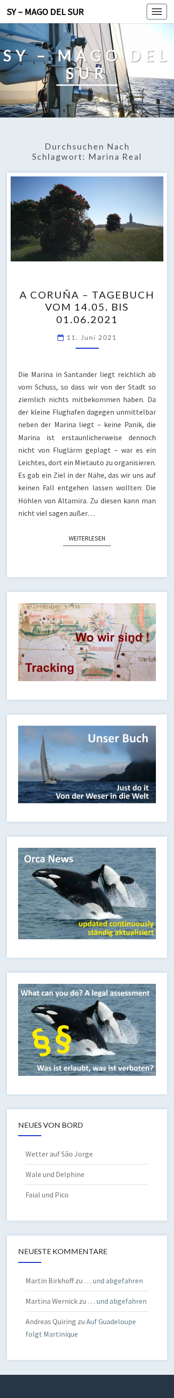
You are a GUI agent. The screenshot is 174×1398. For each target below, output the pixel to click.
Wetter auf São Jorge (59, 1153)
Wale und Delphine (55, 1174)
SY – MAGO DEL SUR (45, 11)
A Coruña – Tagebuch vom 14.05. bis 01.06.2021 (87, 306)
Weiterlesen (90, 537)
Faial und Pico (47, 1194)
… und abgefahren (113, 1280)
